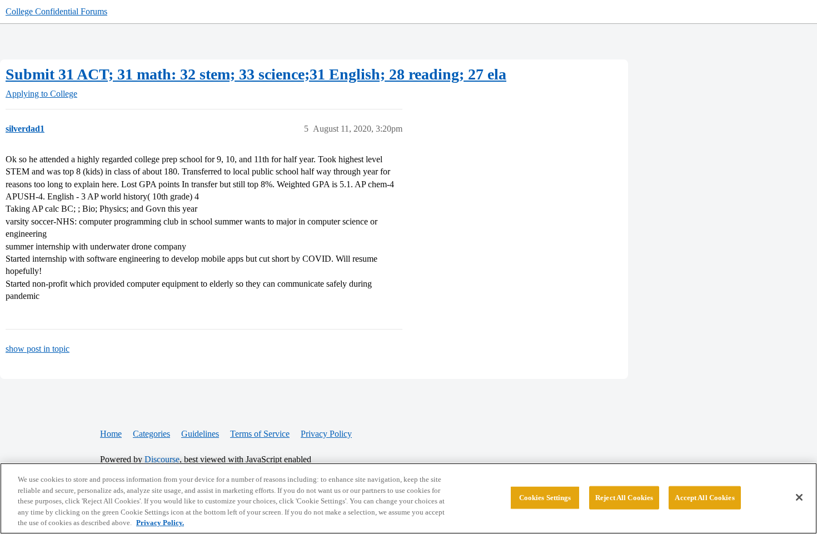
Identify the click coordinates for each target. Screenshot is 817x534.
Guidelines (200, 433)
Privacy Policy (326, 433)
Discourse (162, 459)
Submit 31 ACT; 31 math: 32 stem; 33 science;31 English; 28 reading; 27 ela (256, 74)
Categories (151, 433)
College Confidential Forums (56, 11)
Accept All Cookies (704, 497)
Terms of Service (260, 433)
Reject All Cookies (624, 497)
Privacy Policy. (160, 522)
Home (111, 433)
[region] (408, 498)
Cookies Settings (545, 497)
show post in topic (37, 348)
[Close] (799, 497)
